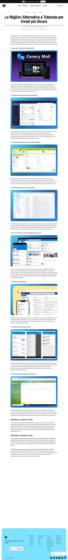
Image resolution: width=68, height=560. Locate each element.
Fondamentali (34, 12)
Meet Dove (43, 1)
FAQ (39, 539)
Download (32, 538)
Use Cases (32, 542)
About (39, 542)
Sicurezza (40, 12)
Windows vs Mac (50, 546)
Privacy (39, 543)
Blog (39, 541)
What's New (49, 550)
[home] (4, 5)
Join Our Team (59, 543)
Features (25, 5)
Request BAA (58, 539)
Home (19, 5)
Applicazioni (28, 12)
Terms (39, 545)
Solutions (31, 543)
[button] (25, 5)
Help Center (40, 538)
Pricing (32, 5)
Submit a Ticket (59, 538)
